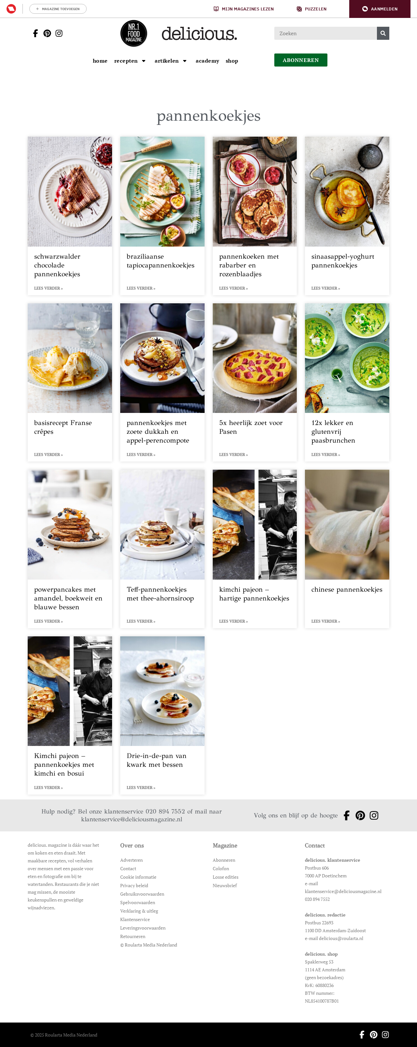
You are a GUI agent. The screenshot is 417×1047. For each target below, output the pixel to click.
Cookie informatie (138, 877)
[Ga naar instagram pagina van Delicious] (57, 33)
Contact (128, 868)
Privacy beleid (134, 885)
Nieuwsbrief (225, 885)
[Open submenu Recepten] (143, 61)
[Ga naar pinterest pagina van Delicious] (45, 33)
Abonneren (224, 860)
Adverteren (131, 860)
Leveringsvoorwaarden (142, 928)
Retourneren (132, 936)
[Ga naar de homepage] (133, 33)
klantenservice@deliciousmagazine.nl (131, 819)
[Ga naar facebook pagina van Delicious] (33, 33)
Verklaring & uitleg (139, 911)
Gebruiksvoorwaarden (142, 894)
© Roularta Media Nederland (148, 945)
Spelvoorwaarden (137, 902)
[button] (379, 9)
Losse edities (225, 877)
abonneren (301, 60)
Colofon (221, 868)
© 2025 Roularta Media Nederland (63, 1035)
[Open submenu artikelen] (184, 61)
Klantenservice (135, 919)
